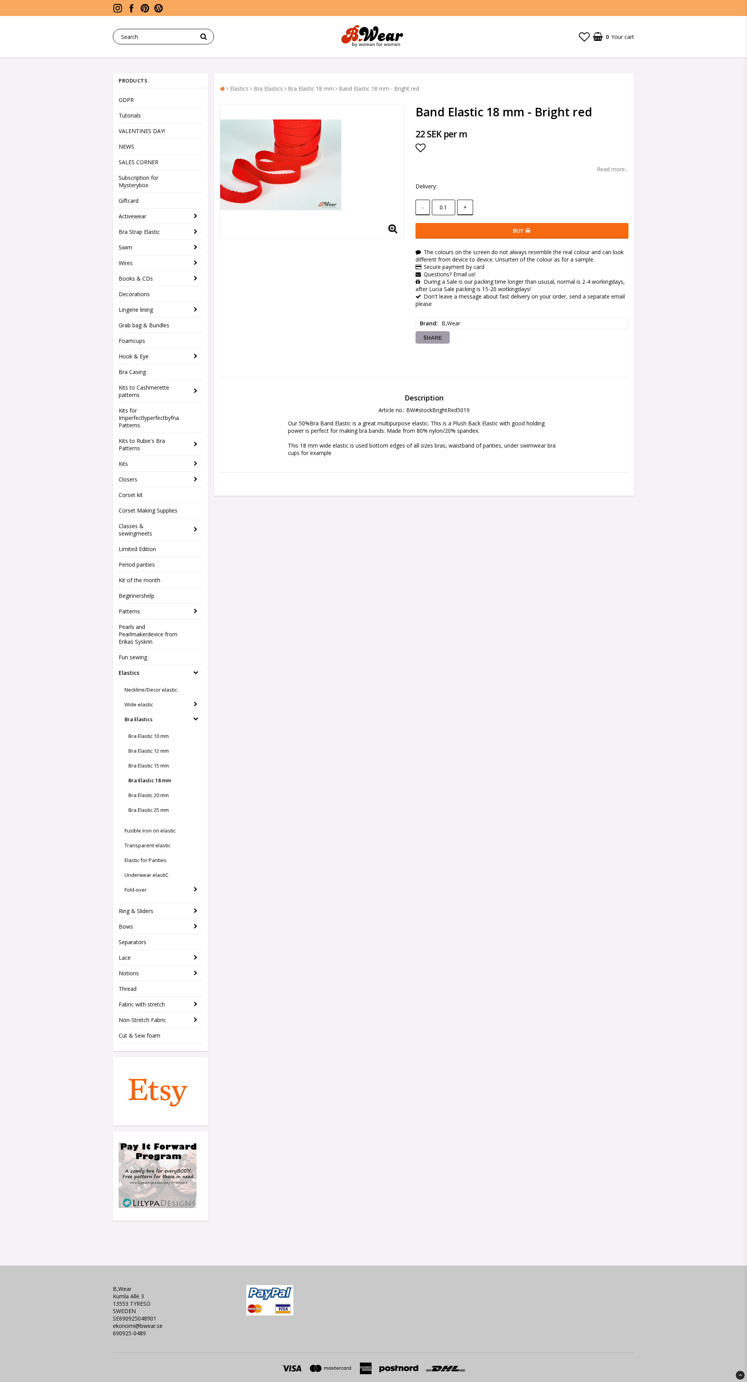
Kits (123, 463)
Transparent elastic (147, 845)
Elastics (129, 672)
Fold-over (135, 889)
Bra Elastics (138, 719)
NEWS (126, 146)
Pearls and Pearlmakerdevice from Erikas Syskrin (148, 634)
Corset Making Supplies (148, 510)
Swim (125, 247)
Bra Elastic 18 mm (149, 780)
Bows (126, 926)
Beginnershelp (136, 595)
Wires (126, 263)
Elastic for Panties (145, 860)
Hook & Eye (134, 356)
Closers (128, 479)
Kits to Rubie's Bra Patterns (142, 444)
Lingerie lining (136, 309)
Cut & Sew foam (139, 1035)
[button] (584, 36)
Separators (132, 942)
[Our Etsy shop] (157, 1110)
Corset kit (131, 495)
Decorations (134, 294)
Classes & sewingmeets (135, 529)
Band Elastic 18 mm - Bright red (379, 88)
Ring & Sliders (136, 911)
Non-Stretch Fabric (142, 1020)
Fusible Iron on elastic (149, 830)
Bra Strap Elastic (139, 231)
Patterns (129, 611)
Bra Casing (132, 372)
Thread (128, 988)
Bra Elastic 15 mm (148, 765)
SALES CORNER (138, 162)
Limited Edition (137, 549)
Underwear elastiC (146, 874)
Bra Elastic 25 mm (148, 809)
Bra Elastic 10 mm (148, 735)
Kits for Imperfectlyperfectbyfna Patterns (149, 418)
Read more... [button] (612, 169)
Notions (129, 973)
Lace (125, 957)
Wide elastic (138, 704)
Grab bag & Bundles (144, 325)
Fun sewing (133, 657)
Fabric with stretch (142, 1004)
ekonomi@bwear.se (138, 1325)
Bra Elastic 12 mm (148, 750)
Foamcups (132, 340)
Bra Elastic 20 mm (148, 795)
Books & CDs (136, 278)
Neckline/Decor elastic (150, 689)
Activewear (132, 216)
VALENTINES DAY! (142, 131)
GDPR (126, 100)
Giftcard (129, 200)
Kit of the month (139, 580)
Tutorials (130, 115)
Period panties (137, 564)
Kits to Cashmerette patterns (144, 391)
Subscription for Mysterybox (138, 181)
